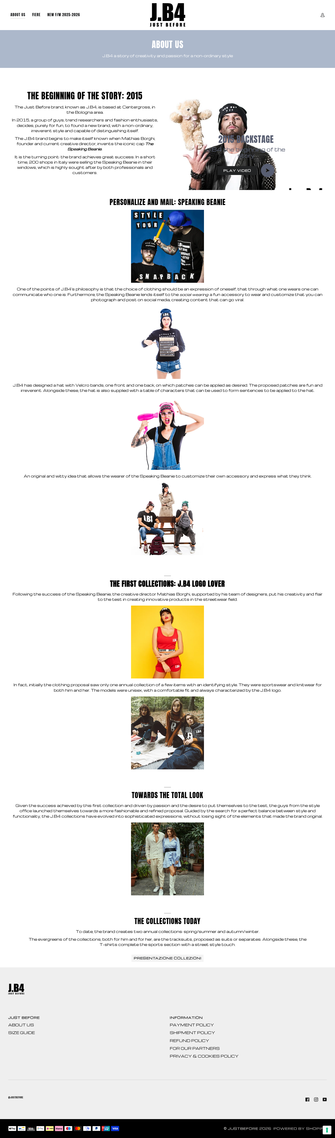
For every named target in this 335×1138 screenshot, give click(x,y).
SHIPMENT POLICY (192, 1032)
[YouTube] (325, 1099)
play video (237, 170)
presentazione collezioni (167, 958)
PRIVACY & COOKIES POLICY (204, 1056)
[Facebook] (307, 1099)
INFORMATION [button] (186, 1017)
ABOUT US (21, 1024)
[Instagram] (316, 1099)
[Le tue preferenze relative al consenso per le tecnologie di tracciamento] (327, 1130)
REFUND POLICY (189, 1040)
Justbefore (243, 1128)
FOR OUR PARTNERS (195, 1048)
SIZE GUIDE (21, 1032)
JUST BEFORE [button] (24, 1017)
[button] (63, 15)
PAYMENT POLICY (192, 1024)
